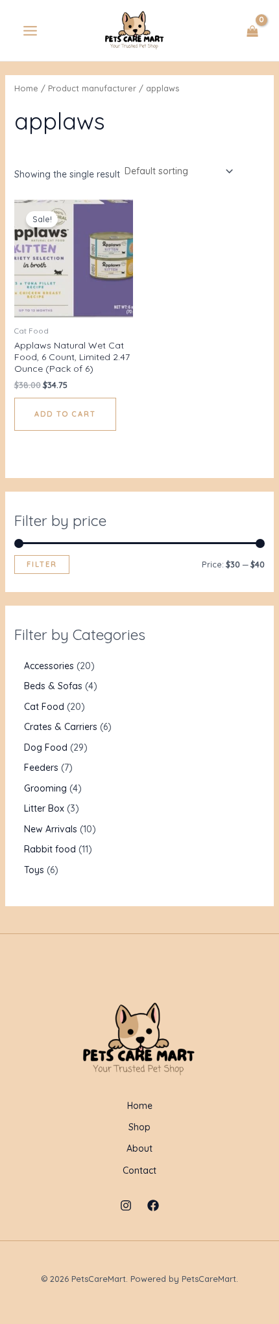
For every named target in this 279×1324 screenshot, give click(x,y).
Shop (139, 1127)
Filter (42, 564)
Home (26, 88)
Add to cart (65, 413)
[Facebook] (153, 1205)
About (139, 1148)
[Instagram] (126, 1205)
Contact (139, 1170)
